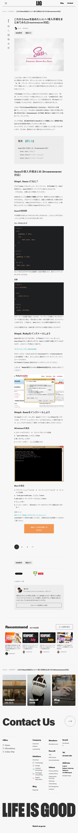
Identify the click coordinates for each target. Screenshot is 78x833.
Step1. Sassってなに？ (27, 151)
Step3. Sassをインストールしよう (31, 158)
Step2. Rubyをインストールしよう (31, 155)
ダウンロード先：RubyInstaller (26, 349)
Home (4, 11)
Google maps (66, 775)
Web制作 (11, 11)
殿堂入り (28, 33)
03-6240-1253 (67, 756)
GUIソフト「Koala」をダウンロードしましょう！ (30, 515)
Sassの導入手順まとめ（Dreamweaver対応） (33, 148)
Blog (62, 3)
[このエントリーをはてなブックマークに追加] (9, 35)
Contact (70, 3)
